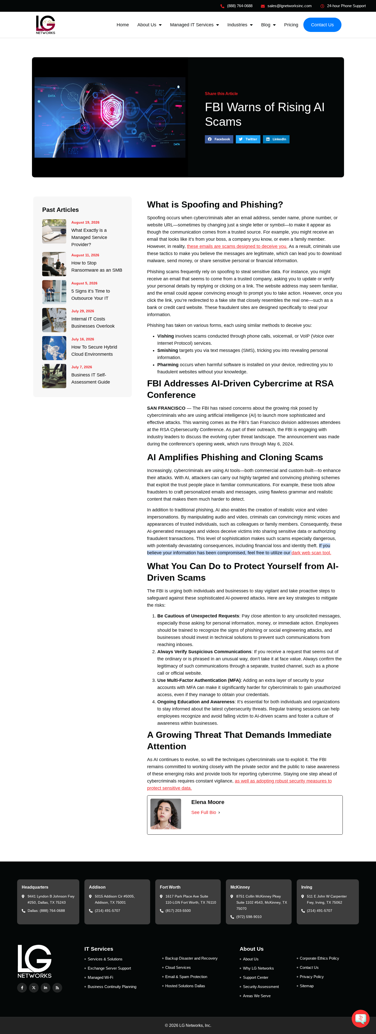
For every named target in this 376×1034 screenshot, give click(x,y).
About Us (146, 24)
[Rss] (57, 988)
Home (123, 24)
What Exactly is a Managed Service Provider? (89, 237)
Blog (265, 24)
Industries (237, 24)
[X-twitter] (34, 988)
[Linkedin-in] (45, 988)
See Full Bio (203, 812)
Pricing (291, 24)
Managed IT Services (192, 24)
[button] (219, 139)
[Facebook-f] (22, 988)
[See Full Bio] (219, 812)
